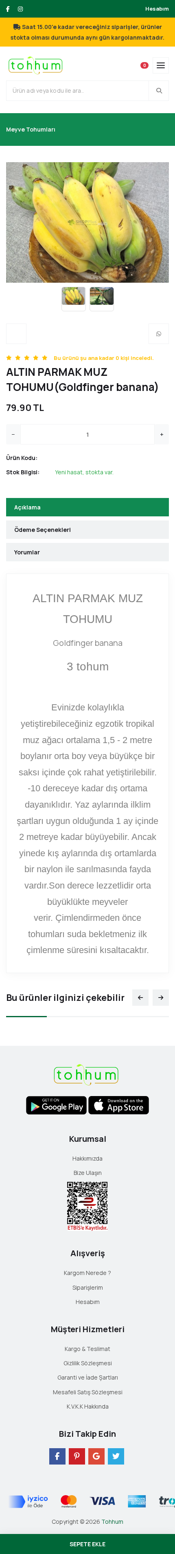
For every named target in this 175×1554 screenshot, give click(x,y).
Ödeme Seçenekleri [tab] (42, 530)
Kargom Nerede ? (87, 1273)
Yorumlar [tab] (27, 552)
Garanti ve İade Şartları (87, 1377)
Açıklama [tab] (27, 507)
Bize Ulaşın (88, 1173)
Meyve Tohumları (30, 129)
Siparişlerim (87, 1287)
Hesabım (157, 8)
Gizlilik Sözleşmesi (87, 1363)
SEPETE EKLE (87, 1544)
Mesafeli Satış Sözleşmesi (87, 1392)
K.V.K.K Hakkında (88, 1406)
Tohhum (112, 1521)
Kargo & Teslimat (87, 1349)
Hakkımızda (87, 1158)
